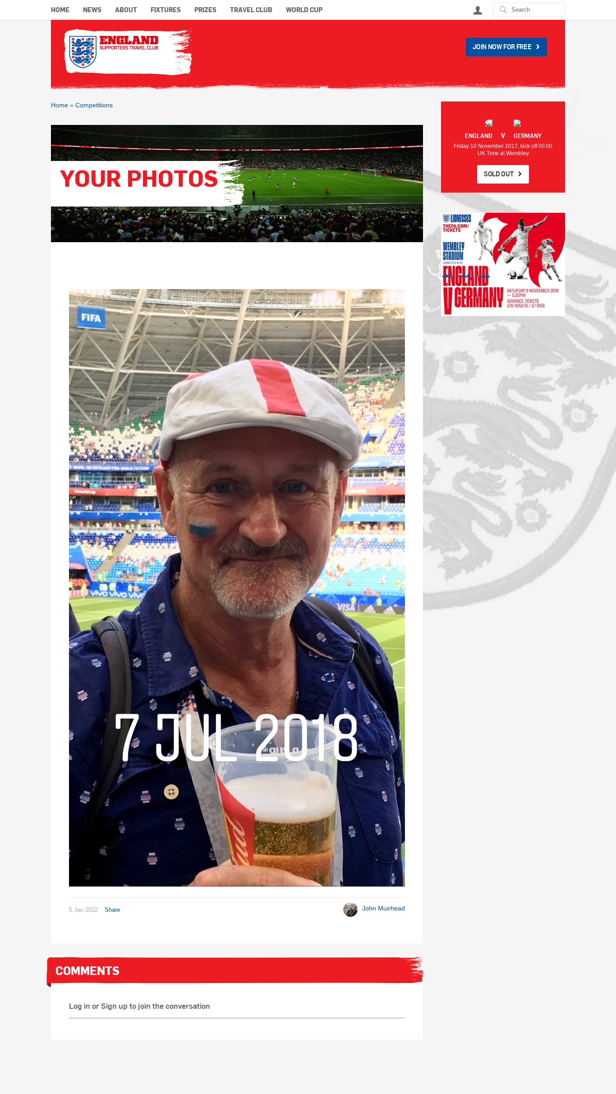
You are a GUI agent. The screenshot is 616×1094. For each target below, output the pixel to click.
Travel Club (251, 10)
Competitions (94, 105)
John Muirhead (383, 908)
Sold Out (498, 174)
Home (60, 10)
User (477, 10)
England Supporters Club (127, 51)
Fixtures (166, 10)
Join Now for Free (502, 46)
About (126, 10)
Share (112, 910)
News (92, 10)
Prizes (205, 10)
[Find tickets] (503, 264)
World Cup (304, 10)
